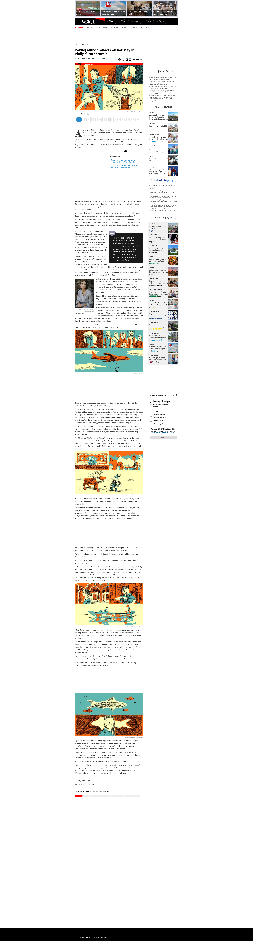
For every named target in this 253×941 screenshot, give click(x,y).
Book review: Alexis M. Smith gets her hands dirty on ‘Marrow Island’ (123, 166)
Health (123, 21)
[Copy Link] (141, 60)
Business (134, 27)
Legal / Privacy (133, 931)
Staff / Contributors (151, 932)
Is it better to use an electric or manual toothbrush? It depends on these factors (162, 209)
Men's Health (154, 134)
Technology (154, 112)
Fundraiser (154, 278)
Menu (77, 21)
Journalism (89, 64)
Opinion (97, 27)
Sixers (152, 167)
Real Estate (154, 245)
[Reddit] (130, 60)
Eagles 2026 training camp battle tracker (163, 101)
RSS (165, 931)
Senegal (127, 796)
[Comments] (133, 60)
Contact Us (114, 931)
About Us (78, 931)
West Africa (120, 796)
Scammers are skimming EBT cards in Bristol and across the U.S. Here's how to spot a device (162, 91)
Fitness (152, 224)
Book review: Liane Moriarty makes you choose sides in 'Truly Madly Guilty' (123, 161)
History (153, 145)
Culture (136, 21)
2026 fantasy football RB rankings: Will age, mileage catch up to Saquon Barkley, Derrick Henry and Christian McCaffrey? (162, 97)
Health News (154, 333)
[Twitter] (123, 60)
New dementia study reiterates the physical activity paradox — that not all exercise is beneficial (162, 192)
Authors (80, 64)
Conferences (154, 311)
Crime (105, 27)
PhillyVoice (88, 22)
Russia (113, 796)
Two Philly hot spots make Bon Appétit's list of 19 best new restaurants (162, 78)
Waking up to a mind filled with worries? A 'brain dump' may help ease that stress (163, 206)
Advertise (96, 931)
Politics (89, 27)
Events (148, 21)
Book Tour (153, 234)
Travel (152, 256)
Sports (161, 21)
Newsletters (145, 27)
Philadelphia (135, 796)
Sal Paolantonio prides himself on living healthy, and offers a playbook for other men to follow (163, 186)
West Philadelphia (104, 796)
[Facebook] (119, 60)
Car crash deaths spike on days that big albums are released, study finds (162, 197)
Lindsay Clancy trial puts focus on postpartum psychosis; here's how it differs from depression (163, 201)
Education (124, 27)
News (110, 21)
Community (154, 322)
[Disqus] (109, 850)
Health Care (154, 355)
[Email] (137, 60)
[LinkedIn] (126, 60)
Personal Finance (156, 289)
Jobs (151, 156)
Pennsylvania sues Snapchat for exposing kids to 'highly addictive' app (163, 87)
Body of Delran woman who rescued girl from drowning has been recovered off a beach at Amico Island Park (162, 82)
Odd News (114, 27)
